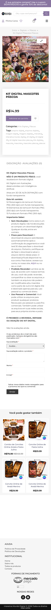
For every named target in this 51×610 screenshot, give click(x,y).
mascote (9, 143)
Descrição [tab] (14, 163)
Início (14, 30)
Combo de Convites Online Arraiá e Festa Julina (13, 447)
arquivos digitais (32, 130)
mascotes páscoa (30, 143)
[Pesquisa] (46, 13)
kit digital (30, 137)
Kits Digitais (23, 126)
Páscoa (33, 30)
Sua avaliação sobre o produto (20, 351)
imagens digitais (26, 134)
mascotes (18, 143)
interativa (38, 134)
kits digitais (38, 140)
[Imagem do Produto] (41, 40)
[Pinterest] (28, 597)
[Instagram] (23, 597)
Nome (10, 365)
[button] (46, 21)
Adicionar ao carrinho (18, 118)
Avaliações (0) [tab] (32, 163)
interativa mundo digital (16, 137)
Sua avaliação (13, 342)
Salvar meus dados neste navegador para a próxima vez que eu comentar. (26, 386)
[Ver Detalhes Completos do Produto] (13, 440)
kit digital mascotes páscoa (21, 140)
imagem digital (12, 134)
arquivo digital (18, 130)
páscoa (42, 143)
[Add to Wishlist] (35, 118)
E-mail (10, 375)
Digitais (23, 30)
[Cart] (33, 20)
